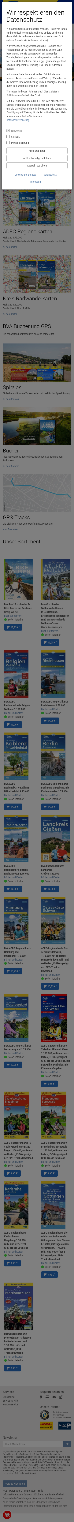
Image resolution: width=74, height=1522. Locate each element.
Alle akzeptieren (37, 150)
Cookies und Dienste (25, 174)
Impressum (36, 181)
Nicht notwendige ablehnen (37, 158)
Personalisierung (20, 142)
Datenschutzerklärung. (18, 120)
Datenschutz (50, 174)
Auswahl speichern (37, 165)
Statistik (15, 136)
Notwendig (17, 130)
